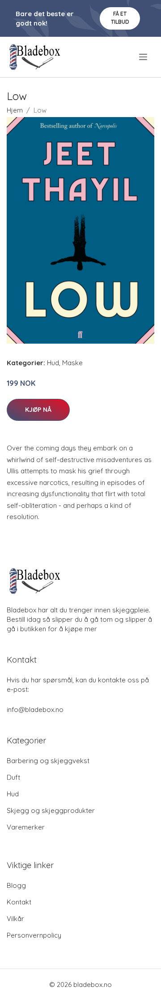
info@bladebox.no (35, 709)
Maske (72, 362)
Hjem (15, 110)
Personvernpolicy (34, 935)
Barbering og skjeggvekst (48, 760)
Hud (53, 362)
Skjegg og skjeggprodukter (51, 810)
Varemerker (26, 827)
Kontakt (19, 902)
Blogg (16, 885)
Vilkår (15, 918)
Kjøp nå (38, 410)
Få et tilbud (120, 17)
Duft (13, 777)
